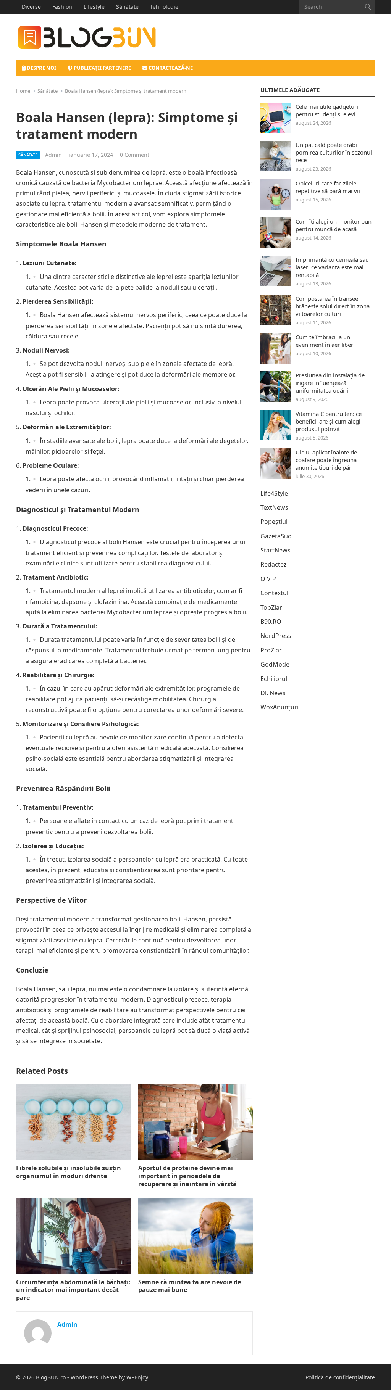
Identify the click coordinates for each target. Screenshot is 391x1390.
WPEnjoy (137, 1377)
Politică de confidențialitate (340, 1377)
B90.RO (270, 621)
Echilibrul (273, 679)
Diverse (31, 6)
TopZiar (271, 607)
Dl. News (273, 693)
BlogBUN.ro (51, 1377)
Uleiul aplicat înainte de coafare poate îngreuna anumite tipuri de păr (326, 459)
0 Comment (134, 154)
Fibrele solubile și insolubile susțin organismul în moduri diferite (68, 1172)
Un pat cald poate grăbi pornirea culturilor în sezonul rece (334, 152)
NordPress (275, 635)
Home (23, 90)
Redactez (273, 564)
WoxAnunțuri (279, 707)
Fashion (62, 6)
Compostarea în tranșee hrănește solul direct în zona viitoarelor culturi (333, 306)
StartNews (275, 550)
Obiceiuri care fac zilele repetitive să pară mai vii (328, 187)
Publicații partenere (102, 67)
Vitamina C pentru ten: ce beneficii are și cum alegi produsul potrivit (329, 421)
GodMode (274, 664)
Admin (53, 154)
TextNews (274, 507)
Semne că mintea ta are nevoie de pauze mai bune (189, 1286)
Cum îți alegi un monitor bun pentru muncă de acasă (334, 225)
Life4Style (274, 493)
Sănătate (127, 6)
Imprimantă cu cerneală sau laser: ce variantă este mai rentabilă (332, 267)
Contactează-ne (170, 67)
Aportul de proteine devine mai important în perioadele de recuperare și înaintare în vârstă (187, 1176)
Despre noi (41, 67)
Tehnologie (164, 6)
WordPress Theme (94, 1377)
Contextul (274, 593)
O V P (268, 579)
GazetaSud (276, 536)
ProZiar (271, 650)
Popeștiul (274, 521)
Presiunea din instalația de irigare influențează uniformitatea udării (330, 382)
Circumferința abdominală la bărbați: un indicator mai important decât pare (73, 1290)
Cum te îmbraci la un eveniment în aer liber (324, 340)
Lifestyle (94, 6)
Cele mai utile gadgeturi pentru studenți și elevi (327, 110)
